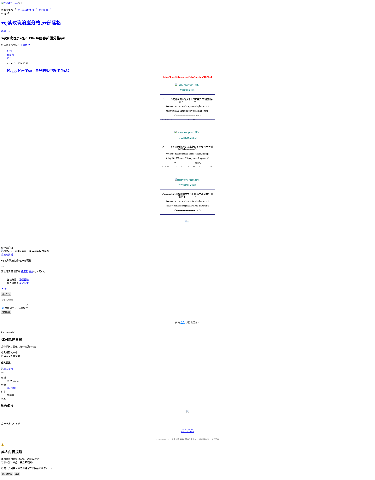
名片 (9, 58)
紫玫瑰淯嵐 (7, 254)
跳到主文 (6, 31)
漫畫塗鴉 (24, 279)
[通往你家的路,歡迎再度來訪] (187, 411)
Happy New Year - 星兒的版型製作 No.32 (38, 70)
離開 (17, 474)
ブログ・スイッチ (187, 429)
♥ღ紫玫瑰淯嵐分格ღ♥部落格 (31, 22)
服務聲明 (215, 439)
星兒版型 (24, 283)
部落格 (10, 54)
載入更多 (6, 294)
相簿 (9, 51)
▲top (3, 288)
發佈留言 (6, 312)
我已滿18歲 (7, 474)
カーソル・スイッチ (187, 432)
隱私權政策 (204, 439)
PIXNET (165, 439)
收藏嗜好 (25, 45)
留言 (31, 271)
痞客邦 (24, 271)
